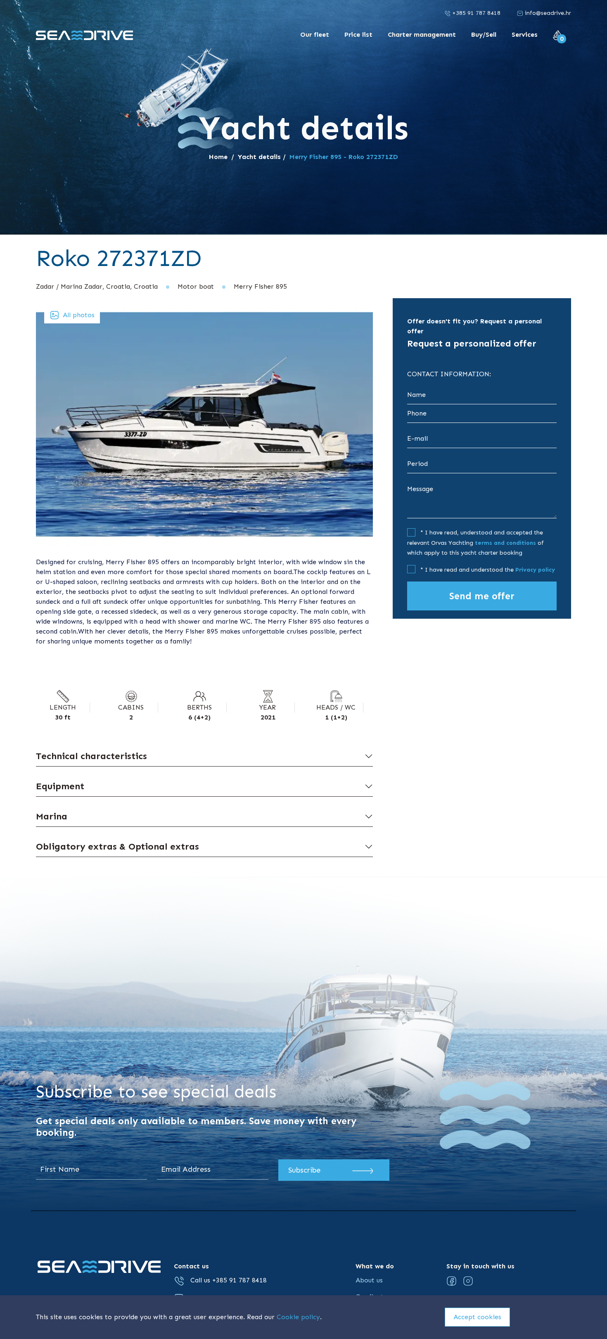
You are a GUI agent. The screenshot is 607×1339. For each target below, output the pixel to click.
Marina (51, 816)
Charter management (423, 34)
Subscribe (304, 1170)
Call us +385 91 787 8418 (227, 1280)
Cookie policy (298, 1317)
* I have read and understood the (487, 569)
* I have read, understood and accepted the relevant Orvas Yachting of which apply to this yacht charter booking (475, 542)
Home (218, 157)
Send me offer (482, 596)
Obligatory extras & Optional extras (117, 846)
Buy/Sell (484, 34)
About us (369, 1280)
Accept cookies (477, 1317)
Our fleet (315, 34)
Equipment (60, 786)
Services (526, 34)
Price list (359, 34)
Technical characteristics (91, 756)
